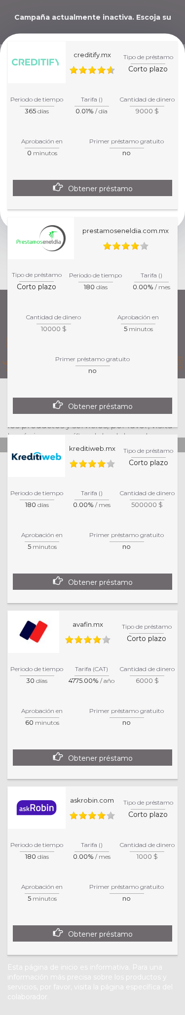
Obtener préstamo (100, 188)
